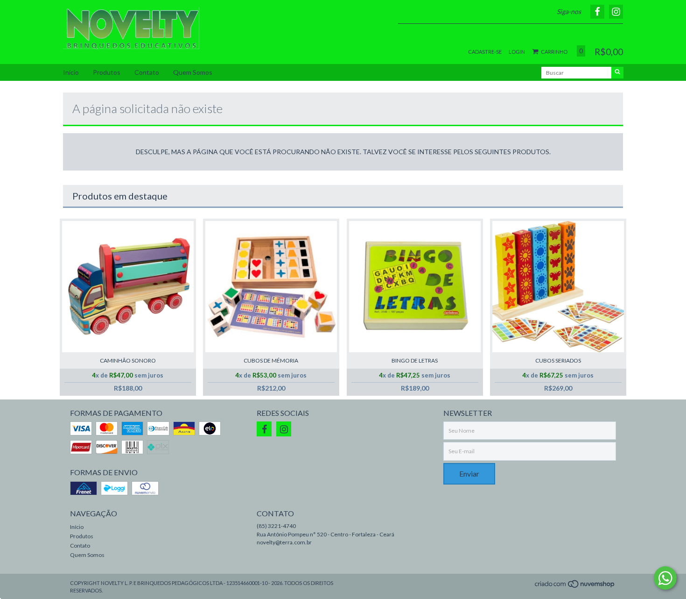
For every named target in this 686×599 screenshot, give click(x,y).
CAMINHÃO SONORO (128, 360)
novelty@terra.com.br (284, 542)
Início (71, 72)
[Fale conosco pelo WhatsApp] (665, 578)
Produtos (106, 72)
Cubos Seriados (558, 360)
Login (517, 52)
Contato (146, 72)
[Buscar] (617, 72)
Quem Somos (192, 72)
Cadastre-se (485, 52)
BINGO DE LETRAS (415, 360)
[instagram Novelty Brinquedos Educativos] (283, 428)
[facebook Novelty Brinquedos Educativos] (264, 428)
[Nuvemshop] (575, 587)
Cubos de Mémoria (271, 360)
